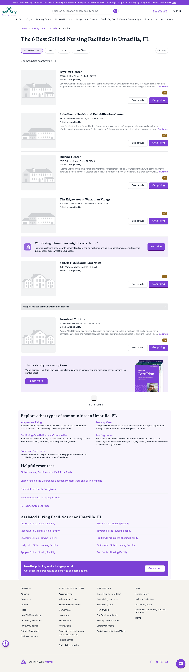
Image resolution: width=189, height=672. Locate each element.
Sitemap (49, 662)
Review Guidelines (29, 626)
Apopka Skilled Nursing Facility (38, 552)
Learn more (36, 381)
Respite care (65, 621)
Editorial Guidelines (30, 631)
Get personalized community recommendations (46, 307)
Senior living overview (69, 645)
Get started (154, 568)
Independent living (68, 599)
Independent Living (85, 19)
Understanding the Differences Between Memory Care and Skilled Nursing (61, 481)
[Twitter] (161, 662)
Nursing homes (66, 640)
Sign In (177, 11)
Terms (138, 618)
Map (164, 50)
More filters (81, 50)
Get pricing (158, 100)
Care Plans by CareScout (109, 594)
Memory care (65, 610)
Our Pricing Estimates (31, 621)
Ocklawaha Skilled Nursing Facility (116, 545)
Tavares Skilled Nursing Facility (114, 531)
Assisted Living (23, 19)
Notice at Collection (144, 599)
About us (25, 594)
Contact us (26, 599)
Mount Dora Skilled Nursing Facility (40, 531)
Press (23, 610)
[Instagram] (156, 662)
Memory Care (42, 19)
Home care (64, 615)
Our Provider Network (107, 615)
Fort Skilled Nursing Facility (112, 552)
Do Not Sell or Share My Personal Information (150, 611)
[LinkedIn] (166, 662)
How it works (103, 610)
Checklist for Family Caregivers (38, 489)
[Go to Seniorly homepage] (24, 662)
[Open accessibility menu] (5, 643)
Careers (24, 605)
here (174, 3)
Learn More (156, 246)
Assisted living (65, 594)
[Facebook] (150, 662)
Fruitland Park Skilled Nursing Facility (117, 538)
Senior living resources (107, 599)
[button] (115, 11)
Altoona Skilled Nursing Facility (38, 524)
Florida (53, 29)
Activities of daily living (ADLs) (111, 631)
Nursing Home (38, 29)
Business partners (29, 637)
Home (24, 29)
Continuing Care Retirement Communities (44, 435)
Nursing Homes (62, 19)
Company (166, 19)
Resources (150, 19)
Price (63, 50)
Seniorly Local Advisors (108, 621)
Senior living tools (105, 605)
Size (50, 50)
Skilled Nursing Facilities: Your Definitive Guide (46, 472)
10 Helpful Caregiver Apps (35, 506)
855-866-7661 (160, 11)
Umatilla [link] (66, 29)
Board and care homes (69, 605)
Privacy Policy (142, 594)
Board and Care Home (33, 451)
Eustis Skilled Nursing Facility (113, 524)
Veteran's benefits (105, 626)
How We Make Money (31, 615)
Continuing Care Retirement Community (120, 19)
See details (138, 100)
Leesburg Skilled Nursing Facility (39, 538)
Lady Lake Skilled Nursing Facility (39, 545)
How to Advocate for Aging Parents (40, 498)
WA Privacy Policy (143, 605)
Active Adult (65, 626)
